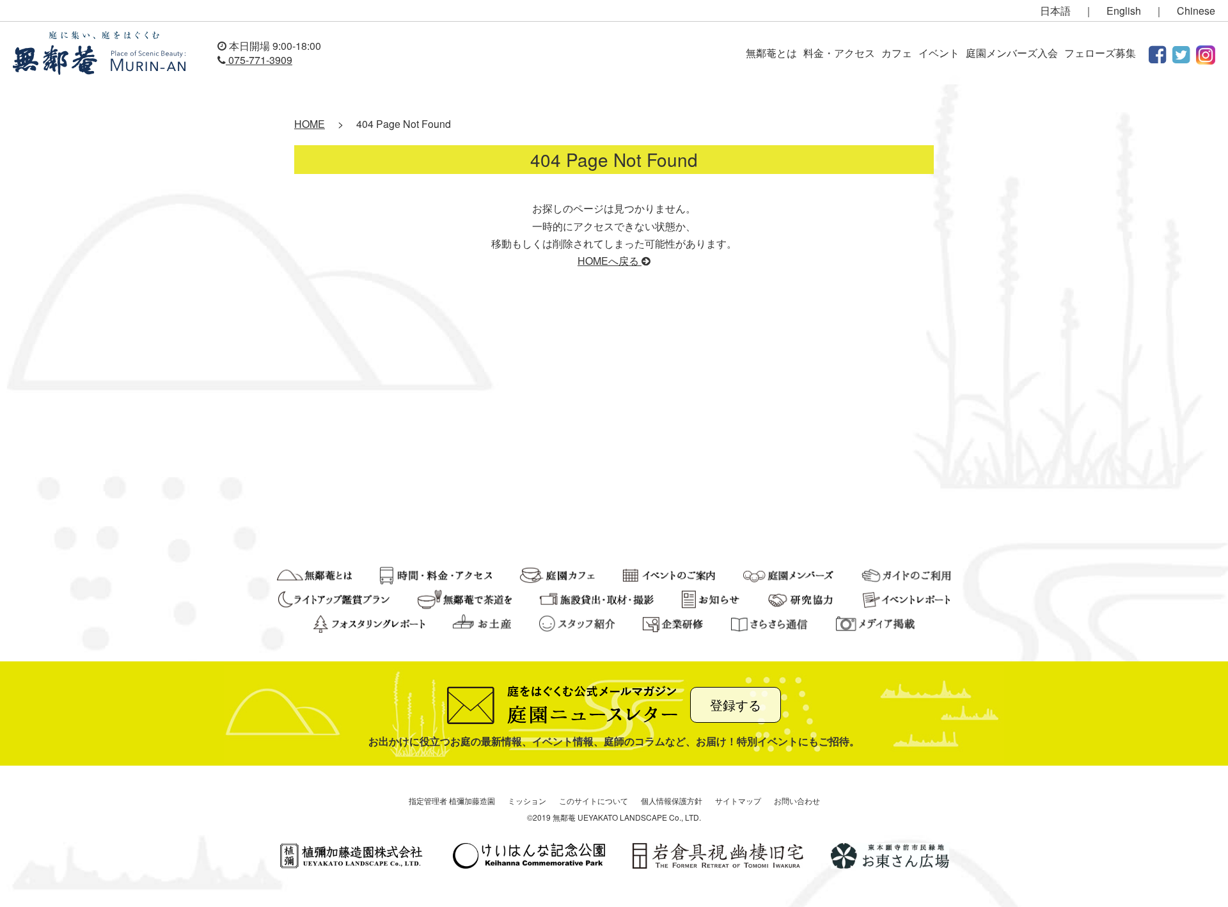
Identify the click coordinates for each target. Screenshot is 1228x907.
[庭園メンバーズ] (788, 573)
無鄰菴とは (771, 52)
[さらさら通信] (769, 622)
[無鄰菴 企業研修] (673, 622)
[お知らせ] (710, 597)
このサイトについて (593, 800)
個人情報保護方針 (671, 800)
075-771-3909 (259, 59)
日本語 (1055, 10)
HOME (309, 123)
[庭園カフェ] (557, 573)
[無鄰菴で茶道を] (464, 597)
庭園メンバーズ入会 (1012, 52)
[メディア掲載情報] (875, 622)
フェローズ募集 (1100, 52)
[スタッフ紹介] (576, 622)
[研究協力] (801, 597)
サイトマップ (738, 800)
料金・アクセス (839, 52)
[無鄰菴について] (314, 573)
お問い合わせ (797, 800)
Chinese (1196, 10)
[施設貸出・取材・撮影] (596, 597)
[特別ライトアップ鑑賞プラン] (333, 597)
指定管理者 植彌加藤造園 (452, 800)
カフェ (896, 52)
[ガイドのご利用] (906, 573)
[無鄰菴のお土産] (481, 622)
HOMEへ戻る (610, 260)
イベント (938, 52)
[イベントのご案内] (669, 573)
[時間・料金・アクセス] (436, 573)
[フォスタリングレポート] (369, 622)
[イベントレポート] (906, 597)
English (1123, 10)
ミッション (527, 800)
